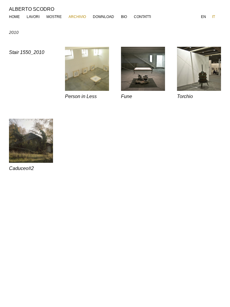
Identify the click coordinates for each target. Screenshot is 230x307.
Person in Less (81, 96)
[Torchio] (199, 69)
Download (103, 17)
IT (213, 17)
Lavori (33, 17)
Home (14, 17)
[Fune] (143, 69)
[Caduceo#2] (31, 141)
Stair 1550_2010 (26, 52)
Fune (126, 96)
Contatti (142, 17)
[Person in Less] (87, 69)
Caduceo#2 (21, 168)
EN (203, 17)
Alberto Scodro (31, 9)
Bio (124, 17)
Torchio (185, 96)
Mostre (54, 17)
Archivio (77, 17)
